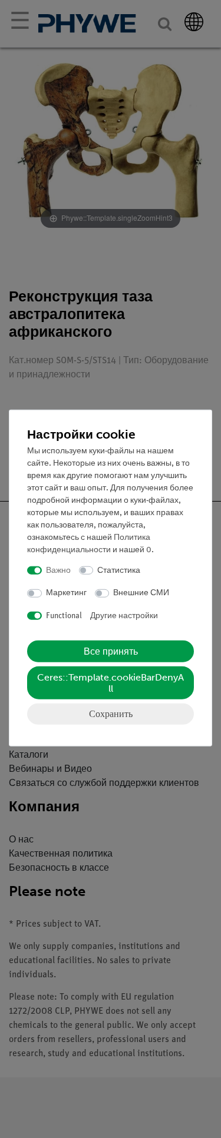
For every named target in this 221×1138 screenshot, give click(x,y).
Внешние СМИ (141, 593)
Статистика (118, 570)
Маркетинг (66, 593)
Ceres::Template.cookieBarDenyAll (110, 683)
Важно (58, 570)
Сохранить (111, 713)
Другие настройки (124, 615)
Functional (64, 615)
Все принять (111, 651)
